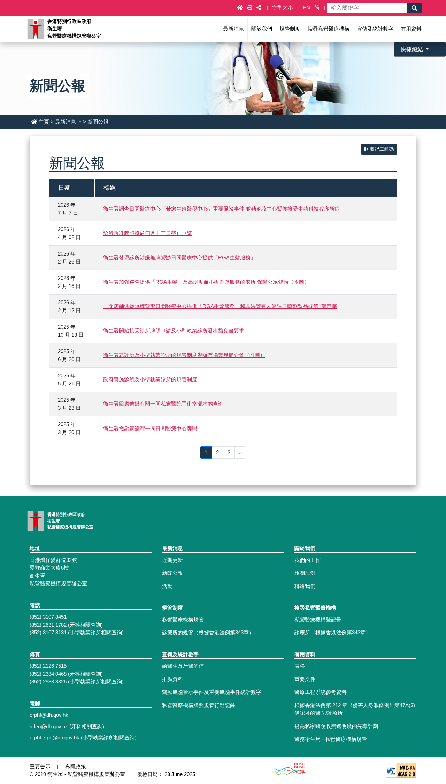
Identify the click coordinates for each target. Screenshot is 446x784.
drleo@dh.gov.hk (49, 726)
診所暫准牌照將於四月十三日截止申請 (147, 233)
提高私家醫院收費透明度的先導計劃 (336, 726)
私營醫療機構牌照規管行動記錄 (198, 705)
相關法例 (304, 573)
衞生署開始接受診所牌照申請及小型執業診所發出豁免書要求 (173, 331)
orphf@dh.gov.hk (49, 715)
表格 (299, 666)
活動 (167, 586)
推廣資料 (172, 679)
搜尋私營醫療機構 (328, 29)
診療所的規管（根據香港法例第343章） (208, 632)
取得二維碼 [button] (381, 149)
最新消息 (233, 29)
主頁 (44, 122)
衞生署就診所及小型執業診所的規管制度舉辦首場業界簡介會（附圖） (184, 355)
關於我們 (261, 29)
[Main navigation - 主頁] (241, 7)
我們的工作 (307, 560)
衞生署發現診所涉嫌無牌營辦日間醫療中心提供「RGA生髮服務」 (179, 257)
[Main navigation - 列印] (250, 7)
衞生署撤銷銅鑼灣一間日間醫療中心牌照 (150, 428)
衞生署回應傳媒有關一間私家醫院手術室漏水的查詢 (163, 404)
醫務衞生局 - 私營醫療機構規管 (330, 739)
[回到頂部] (425, 746)
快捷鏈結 (412, 49)
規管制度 (289, 29)
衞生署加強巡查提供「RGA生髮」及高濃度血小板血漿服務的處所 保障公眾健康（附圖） (206, 282)
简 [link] (317, 7)
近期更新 (172, 560)
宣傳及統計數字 (375, 29)
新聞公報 (172, 573)
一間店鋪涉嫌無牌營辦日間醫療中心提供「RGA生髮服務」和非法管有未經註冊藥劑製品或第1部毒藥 (220, 306)
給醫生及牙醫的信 (183, 666)
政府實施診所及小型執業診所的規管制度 (150, 379)
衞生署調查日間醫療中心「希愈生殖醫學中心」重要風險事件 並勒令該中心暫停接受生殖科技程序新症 (221, 209)
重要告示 (40, 766)
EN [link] (306, 7)
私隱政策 (75, 766)
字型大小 (283, 7)
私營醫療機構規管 (183, 619)
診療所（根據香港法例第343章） (332, 632)
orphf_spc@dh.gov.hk (54, 737)
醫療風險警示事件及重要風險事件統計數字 (211, 692)
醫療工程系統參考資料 (320, 692)
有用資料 (411, 29)
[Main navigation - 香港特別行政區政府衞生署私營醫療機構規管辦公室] (35, 28)
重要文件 (304, 679)
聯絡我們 (304, 586)
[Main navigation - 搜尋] (414, 8)
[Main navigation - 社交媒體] (258, 7)
